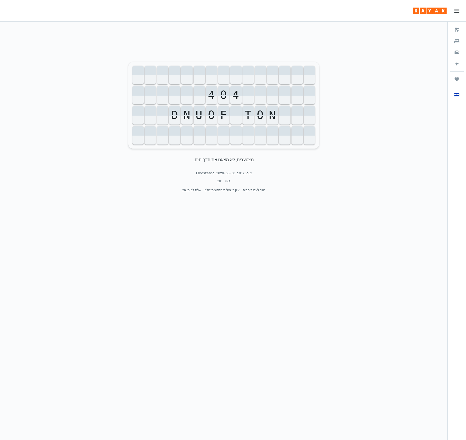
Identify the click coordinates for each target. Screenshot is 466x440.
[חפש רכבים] (457, 52)
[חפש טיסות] (457, 29)
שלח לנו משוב (191, 190)
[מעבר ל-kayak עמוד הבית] (430, 11)
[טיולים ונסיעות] (457, 79)
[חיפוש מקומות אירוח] (457, 41)
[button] (457, 11)
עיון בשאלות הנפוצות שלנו (221, 190)
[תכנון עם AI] (457, 63)
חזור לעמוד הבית (254, 190)
